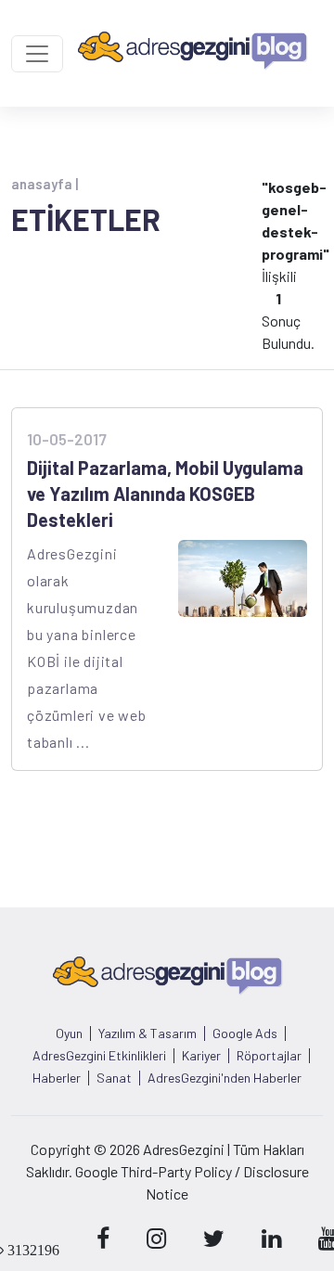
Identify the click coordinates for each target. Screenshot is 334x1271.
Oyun (69, 1033)
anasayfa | (44, 183)
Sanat (114, 1078)
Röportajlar (269, 1055)
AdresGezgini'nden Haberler (225, 1078)
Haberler (56, 1078)
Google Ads (244, 1033)
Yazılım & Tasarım (147, 1033)
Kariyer (201, 1055)
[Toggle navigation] (37, 53)
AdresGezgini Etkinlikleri (99, 1055)
